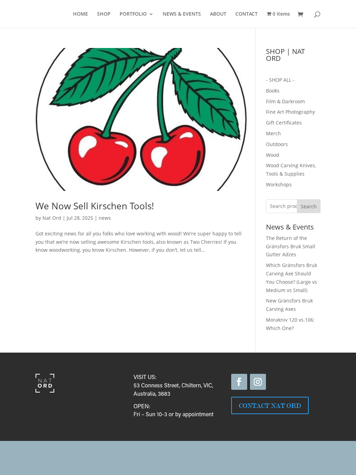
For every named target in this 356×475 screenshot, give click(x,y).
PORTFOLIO (133, 14)
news (105, 218)
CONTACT (246, 14)
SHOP (104, 14)
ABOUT (218, 14)
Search (309, 206)
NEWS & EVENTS (182, 14)
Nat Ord (51, 218)
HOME (80, 14)
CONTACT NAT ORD (270, 405)
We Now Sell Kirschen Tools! (94, 206)
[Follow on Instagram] (258, 382)
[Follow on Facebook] (239, 382)
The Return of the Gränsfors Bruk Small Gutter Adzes (290, 246)
